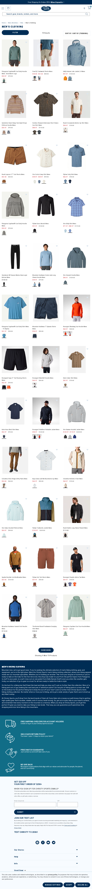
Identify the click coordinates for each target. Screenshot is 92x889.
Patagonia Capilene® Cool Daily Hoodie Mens (14, 225)
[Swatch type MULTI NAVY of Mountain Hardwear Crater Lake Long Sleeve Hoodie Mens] (39, 284)
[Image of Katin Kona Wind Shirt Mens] (15, 410)
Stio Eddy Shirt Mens (69, 223)
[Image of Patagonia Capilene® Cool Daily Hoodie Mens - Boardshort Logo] (15, 52)
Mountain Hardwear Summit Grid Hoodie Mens (14, 627)
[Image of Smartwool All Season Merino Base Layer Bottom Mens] (15, 256)
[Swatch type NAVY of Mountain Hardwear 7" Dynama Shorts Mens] (34, 336)
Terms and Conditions (70, 825)
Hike (21, 23)
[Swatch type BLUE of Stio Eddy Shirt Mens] (65, 230)
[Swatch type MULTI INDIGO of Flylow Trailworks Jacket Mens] (34, 535)
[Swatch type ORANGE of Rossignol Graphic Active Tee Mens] (74, 584)
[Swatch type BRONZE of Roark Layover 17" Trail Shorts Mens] (4, 181)
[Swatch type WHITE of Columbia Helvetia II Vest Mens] (65, 485)
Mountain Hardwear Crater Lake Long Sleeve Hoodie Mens (44, 276)
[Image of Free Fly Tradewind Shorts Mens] (45, 52)
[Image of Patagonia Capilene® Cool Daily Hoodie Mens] (15, 205)
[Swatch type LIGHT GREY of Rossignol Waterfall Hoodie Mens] (34, 385)
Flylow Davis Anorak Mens (40, 223)
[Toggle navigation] (3, 8)
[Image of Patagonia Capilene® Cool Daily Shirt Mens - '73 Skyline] (15, 308)
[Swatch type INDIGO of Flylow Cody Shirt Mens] (65, 181)
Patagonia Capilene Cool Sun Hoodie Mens (76, 626)
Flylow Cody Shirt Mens (70, 174)
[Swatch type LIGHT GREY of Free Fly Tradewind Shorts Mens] (39, 78)
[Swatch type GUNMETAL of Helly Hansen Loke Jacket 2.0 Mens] (70, 78)
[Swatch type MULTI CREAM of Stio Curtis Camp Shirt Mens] (44, 181)
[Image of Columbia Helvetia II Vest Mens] (76, 460)
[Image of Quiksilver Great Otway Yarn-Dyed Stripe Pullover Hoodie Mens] (15, 104)
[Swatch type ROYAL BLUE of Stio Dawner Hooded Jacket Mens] (74, 436)
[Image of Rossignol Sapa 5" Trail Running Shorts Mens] (15, 359)
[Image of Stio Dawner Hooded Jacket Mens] (76, 410)
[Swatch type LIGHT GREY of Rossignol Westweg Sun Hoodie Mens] (70, 333)
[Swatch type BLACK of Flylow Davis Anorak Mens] (34, 230)
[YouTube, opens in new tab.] (48, 843)
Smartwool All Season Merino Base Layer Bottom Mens (14, 276)
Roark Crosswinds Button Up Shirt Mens (75, 123)
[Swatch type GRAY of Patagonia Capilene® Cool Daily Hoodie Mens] (4, 233)
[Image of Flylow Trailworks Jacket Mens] (45, 509)
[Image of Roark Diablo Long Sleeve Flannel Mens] (76, 509)
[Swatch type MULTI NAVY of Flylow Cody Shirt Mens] (70, 181)
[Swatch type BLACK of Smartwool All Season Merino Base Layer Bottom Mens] (4, 284)
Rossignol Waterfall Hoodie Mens (42, 378)
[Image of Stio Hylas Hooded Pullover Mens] (15, 509)
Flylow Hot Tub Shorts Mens (41, 577)
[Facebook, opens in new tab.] (43, 843)
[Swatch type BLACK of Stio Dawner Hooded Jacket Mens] (65, 436)
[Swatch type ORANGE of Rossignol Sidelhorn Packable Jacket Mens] (39, 436)
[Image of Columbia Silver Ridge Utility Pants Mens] (15, 460)
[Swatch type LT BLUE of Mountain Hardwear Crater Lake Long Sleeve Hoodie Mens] (34, 284)
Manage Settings (52, 885)
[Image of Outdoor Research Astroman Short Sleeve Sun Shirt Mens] (45, 104)
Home (4, 23)
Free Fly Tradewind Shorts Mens (42, 71)
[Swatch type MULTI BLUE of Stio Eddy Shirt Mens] (70, 230)
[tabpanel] (46, 372)
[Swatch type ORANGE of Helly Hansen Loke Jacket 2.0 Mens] (65, 78)
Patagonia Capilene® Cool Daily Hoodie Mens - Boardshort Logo (14, 72)
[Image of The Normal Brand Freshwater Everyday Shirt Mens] (45, 607)
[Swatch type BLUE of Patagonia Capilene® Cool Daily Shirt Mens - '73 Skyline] (4, 336)
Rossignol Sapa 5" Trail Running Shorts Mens (14, 379)
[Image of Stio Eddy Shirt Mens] (76, 205)
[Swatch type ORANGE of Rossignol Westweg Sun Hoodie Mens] (65, 333)
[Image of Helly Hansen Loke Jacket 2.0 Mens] (76, 52)
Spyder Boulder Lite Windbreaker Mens (14, 577)
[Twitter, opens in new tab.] (53, 843)
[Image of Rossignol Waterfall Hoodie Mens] (45, 359)
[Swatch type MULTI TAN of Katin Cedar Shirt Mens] (65, 385)
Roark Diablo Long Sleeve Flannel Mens (75, 528)
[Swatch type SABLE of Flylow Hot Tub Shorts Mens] (34, 584)
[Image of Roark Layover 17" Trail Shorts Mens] (15, 155)
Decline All (83, 885)
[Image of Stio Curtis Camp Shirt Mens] (45, 155)
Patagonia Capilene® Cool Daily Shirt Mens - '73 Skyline (15, 328)
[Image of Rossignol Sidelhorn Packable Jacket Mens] (45, 410)
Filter (15, 32)
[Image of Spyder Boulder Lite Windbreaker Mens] (15, 558)
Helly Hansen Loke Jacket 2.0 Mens (74, 71)
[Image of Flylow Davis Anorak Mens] (45, 205)
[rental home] (8, 8)
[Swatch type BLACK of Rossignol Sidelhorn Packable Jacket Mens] (34, 436)
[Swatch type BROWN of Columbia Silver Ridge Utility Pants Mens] (4, 485)
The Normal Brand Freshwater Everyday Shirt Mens (44, 627)
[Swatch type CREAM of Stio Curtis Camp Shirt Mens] (34, 181)
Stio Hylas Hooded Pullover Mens (12, 528)
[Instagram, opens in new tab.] (37, 843)
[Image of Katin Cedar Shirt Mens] (76, 359)
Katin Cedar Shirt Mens (70, 378)
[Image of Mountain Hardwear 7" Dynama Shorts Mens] (45, 308)
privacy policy (52, 874)
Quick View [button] (15, 63)
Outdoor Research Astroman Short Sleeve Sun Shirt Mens (45, 124)
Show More (46, 650)
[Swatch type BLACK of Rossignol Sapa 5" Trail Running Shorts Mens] (4, 387)
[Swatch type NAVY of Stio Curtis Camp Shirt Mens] (39, 181)
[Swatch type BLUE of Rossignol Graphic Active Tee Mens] (70, 584)
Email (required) (19, 801)
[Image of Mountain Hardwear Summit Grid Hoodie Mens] (15, 607)
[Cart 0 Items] (89, 9)
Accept (69, 885)
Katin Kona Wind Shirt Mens (10, 429)
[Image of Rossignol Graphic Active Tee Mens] (76, 558)
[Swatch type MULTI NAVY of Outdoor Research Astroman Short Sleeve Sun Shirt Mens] (39, 132)
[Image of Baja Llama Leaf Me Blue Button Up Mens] (45, 460)
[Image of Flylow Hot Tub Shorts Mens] (45, 558)
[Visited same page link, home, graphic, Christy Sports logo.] (46, 8)
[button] (26, 42)
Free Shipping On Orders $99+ (45, 2)
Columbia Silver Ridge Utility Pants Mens (14, 479)
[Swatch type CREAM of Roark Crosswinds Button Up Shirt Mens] (65, 130)
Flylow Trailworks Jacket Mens (42, 528)
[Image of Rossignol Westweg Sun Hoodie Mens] (76, 308)
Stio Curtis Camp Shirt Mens (41, 174)
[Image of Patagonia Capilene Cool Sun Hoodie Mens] (76, 607)
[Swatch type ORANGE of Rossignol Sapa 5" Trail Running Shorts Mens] (8, 387)
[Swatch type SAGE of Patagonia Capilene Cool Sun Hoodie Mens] (65, 633)
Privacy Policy (17, 828)
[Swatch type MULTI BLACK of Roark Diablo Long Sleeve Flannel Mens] (65, 535)
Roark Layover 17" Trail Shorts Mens (13, 174)
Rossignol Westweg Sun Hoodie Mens (75, 326)
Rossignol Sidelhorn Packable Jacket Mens (45, 429)
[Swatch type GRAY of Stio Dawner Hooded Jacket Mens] (70, 436)
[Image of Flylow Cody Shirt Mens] (76, 155)
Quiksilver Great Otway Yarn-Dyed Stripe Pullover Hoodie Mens (14, 124)
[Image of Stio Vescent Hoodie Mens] (76, 256)
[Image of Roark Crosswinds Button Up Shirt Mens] (76, 104)
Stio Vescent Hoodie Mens (71, 275)
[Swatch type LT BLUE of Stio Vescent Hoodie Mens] (65, 282)
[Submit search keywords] (85, 12)
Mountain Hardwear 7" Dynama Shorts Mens (44, 328)
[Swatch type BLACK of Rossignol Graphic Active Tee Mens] (65, 584)
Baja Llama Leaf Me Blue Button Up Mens (45, 479)
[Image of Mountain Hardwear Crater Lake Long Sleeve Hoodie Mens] (45, 256)
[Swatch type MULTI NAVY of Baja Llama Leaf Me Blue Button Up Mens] (34, 485)
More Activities (13, 23)
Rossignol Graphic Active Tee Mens (74, 577)
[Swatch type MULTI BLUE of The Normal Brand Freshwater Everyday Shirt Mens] (34, 635)
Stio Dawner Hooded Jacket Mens (73, 429)
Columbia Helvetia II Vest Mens (73, 479)
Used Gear (19, 870)
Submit (20, 812)
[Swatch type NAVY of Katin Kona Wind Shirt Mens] (4, 436)
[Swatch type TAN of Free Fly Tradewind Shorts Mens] (34, 78)
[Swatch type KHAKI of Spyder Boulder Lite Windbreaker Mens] (4, 584)
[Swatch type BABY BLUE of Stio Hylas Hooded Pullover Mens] (4, 535)
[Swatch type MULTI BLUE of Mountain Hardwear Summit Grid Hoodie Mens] (4, 635)
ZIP (58, 801)
